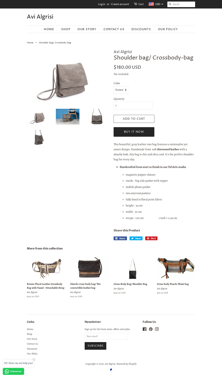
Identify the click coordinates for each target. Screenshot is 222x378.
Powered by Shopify (126, 364)
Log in (101, 4)
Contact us (114, 29)
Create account (120, 4)
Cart (141, 4)
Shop (65, 29)
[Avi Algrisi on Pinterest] (151, 330)
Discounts (141, 29)
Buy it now (134, 132)
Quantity (119, 99)
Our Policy (168, 29)
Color (117, 83)
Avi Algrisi (40, 17)
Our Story (87, 29)
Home (49, 29)
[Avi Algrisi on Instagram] (157, 330)
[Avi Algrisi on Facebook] (145, 330)
